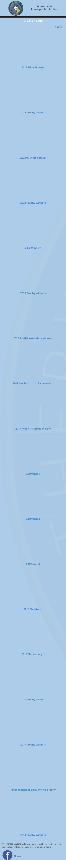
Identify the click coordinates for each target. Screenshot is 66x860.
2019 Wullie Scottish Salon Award (33, 383)
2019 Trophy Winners (33, 293)
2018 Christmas (33, 609)
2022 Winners (33, 248)
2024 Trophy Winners (33, 112)
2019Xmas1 (33, 473)
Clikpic (17, 855)
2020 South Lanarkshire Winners (33, 338)
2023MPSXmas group (33, 157)
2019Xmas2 (33, 518)
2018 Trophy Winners (33, 699)
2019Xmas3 (33, 564)
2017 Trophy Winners (33, 744)
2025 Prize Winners (33, 67)
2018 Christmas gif (33, 654)
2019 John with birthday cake (33, 428)
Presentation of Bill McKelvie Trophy (33, 789)
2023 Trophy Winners (33, 203)
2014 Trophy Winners (33, 835)
